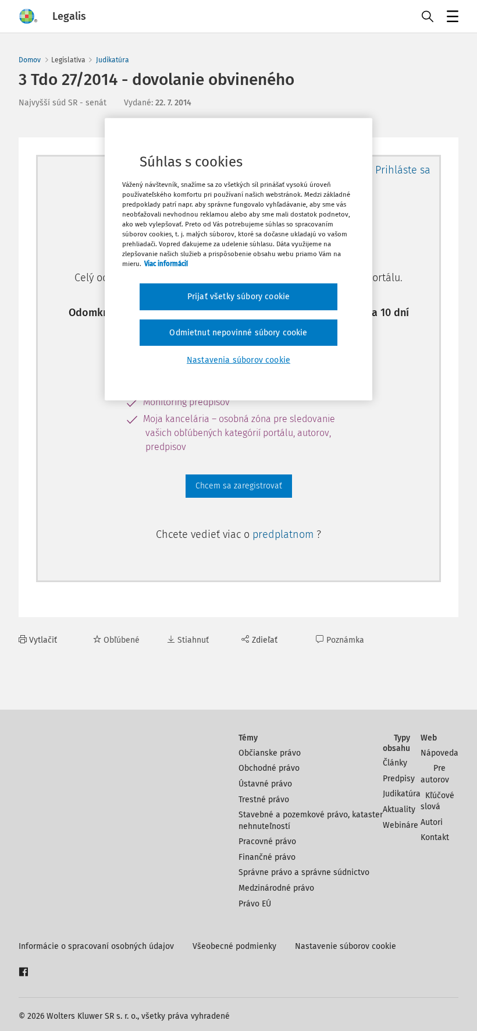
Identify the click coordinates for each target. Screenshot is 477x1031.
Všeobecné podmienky (234, 946)
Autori (432, 822)
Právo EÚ (254, 904)
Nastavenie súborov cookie (345, 946)
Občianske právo (269, 753)
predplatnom (284, 534)
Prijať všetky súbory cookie (238, 297)
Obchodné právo (269, 768)
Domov (30, 60)
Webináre (400, 825)
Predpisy (399, 779)
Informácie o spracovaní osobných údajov (96, 946)
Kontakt (435, 837)
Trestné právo (263, 800)
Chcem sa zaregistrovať (238, 486)
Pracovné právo (267, 841)
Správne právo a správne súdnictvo (303, 872)
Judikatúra (112, 60)
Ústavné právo (265, 784)
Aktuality (399, 809)
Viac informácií (166, 264)
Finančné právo (267, 857)
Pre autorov (435, 774)
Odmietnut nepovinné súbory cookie (238, 333)
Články (395, 763)
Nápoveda (439, 753)
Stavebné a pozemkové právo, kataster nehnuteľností (310, 820)
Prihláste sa (402, 170)
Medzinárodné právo (276, 888)
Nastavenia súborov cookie (238, 360)
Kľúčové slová (437, 801)
